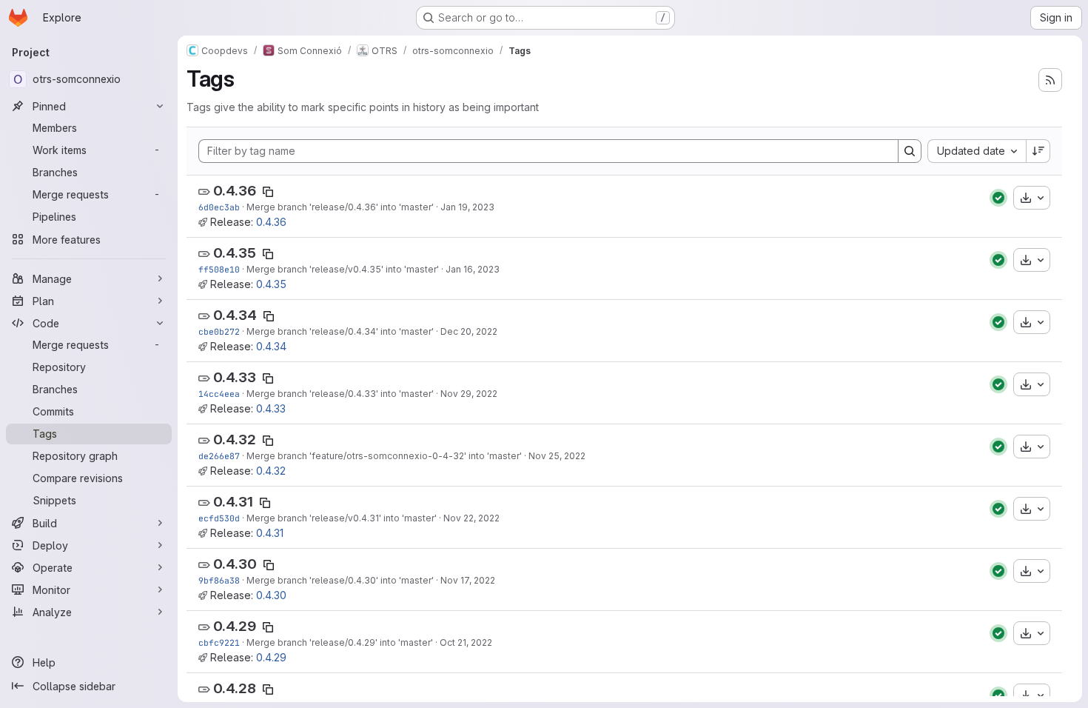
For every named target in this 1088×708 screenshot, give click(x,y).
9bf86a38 (219, 580)
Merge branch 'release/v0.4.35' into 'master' (342, 269)
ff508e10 (219, 269)
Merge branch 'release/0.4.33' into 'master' (340, 393)
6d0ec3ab (219, 207)
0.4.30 (235, 563)
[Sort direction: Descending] (1038, 151)
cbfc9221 (219, 642)
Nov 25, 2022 (556, 455)
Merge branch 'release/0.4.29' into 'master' (339, 642)
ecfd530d (219, 518)
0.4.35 (234, 252)
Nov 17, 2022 (467, 580)
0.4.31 (233, 501)
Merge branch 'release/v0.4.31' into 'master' (341, 518)
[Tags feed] (1050, 80)
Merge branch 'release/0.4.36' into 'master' (340, 207)
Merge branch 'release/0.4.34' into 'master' (340, 331)
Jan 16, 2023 (473, 269)
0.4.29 (234, 626)
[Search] (909, 151)
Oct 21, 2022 (466, 642)
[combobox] (976, 151)
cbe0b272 (219, 331)
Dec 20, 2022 (468, 331)
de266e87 (219, 455)
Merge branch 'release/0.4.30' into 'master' (340, 580)
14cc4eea (219, 393)
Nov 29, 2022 (468, 393)
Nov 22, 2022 (471, 518)
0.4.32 (234, 439)
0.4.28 (234, 688)
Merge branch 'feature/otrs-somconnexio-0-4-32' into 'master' (384, 455)
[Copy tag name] (268, 192)
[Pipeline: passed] (998, 198)
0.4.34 (235, 315)
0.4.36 (234, 190)
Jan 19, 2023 (467, 207)
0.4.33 (234, 377)
